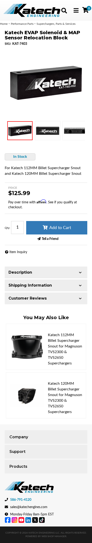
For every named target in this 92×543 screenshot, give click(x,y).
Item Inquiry (18, 252)
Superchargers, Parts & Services (56, 23)
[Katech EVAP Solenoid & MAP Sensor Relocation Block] (46, 83)
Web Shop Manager (54, 536)
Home (4, 23)
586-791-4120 (20, 499)
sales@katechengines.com (28, 507)
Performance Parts (22, 23)
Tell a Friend (50, 239)
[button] (64, 10)
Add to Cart (60, 228)
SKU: (8, 43)
